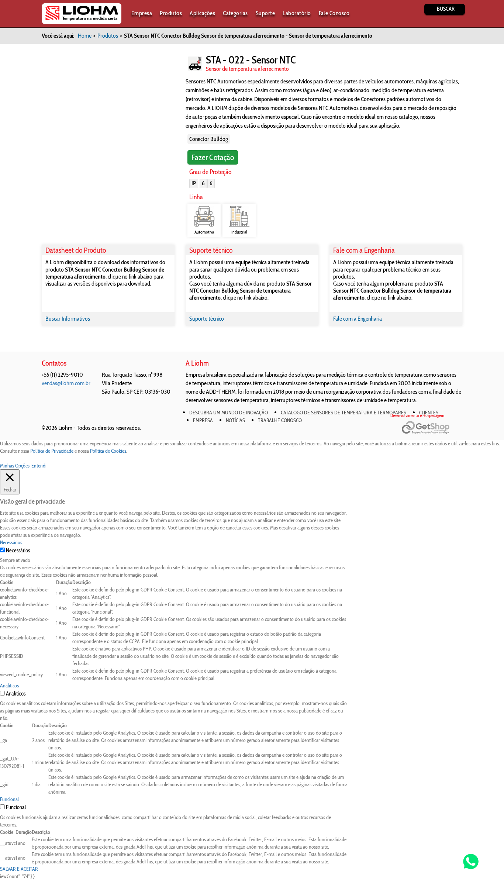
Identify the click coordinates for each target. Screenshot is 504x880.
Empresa (141, 13)
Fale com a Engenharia (357, 318)
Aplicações (202, 13)
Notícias (235, 420)
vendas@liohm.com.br (66, 383)
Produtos (171, 13)
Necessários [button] (11, 542)
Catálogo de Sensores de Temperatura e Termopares (343, 412)
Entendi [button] (38, 465)
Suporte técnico (206, 318)
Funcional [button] (9, 799)
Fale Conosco (334, 13)
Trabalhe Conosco (280, 420)
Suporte (265, 13)
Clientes (428, 412)
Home (85, 35)
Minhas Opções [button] (15, 465)
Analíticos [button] (9, 685)
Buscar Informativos (67, 318)
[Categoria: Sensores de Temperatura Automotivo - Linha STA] (195, 63)
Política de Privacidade (51, 451)
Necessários (18, 550)
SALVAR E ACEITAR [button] (19, 869)
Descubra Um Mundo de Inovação (228, 412)
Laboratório (297, 13)
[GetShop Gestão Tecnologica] (431, 428)
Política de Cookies (108, 451)
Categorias (235, 13)
